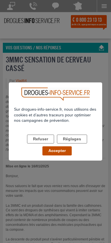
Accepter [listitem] (57, 150)
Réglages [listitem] (72, 139)
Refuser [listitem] (40, 139)
